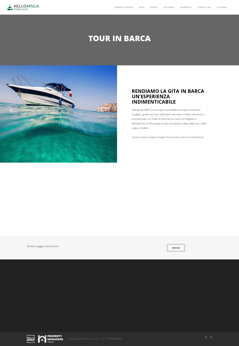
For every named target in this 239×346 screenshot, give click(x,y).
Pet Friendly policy (131, 295)
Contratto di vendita (132, 280)
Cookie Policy (129, 290)
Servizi (154, 7)
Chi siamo (168, 7)
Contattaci (204, 7)
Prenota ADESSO (124, 7)
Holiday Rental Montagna (103, 295)
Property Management (102, 290)
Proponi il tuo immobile (102, 285)
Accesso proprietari (100, 280)
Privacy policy (129, 285)
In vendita (186, 7)
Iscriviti (183, 302)
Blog (142, 7)
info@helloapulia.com (45, 316)
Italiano (222, 7)
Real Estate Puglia (99, 300)
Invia (176, 247)
